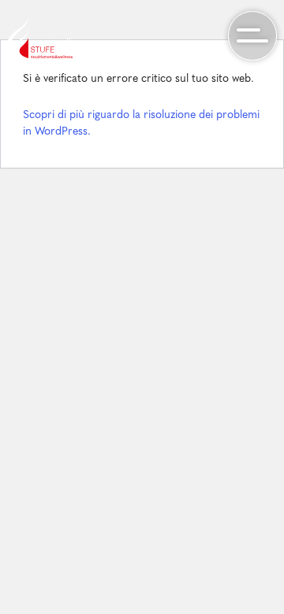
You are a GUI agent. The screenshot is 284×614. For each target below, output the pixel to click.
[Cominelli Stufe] (40, 37)
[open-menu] (252, 35)
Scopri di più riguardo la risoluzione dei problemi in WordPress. (141, 123)
